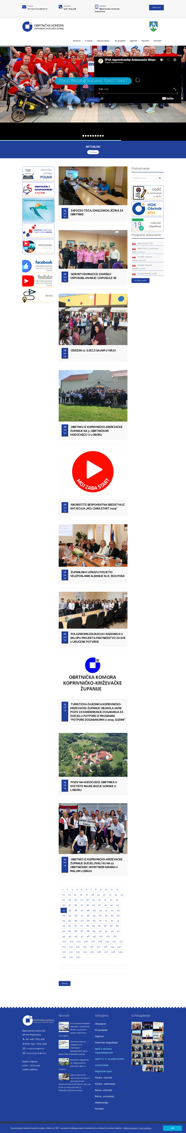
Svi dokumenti (140, 280)
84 (63, 931)
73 (118, 920)
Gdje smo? (156, 7)
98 (88, 936)
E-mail (30, 6)
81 (105, 925)
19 (98, 894)
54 (63, 915)
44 (63, 910)
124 (85, 952)
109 (107, 941)
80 (99, 925)
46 (76, 910)
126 (99, 952)
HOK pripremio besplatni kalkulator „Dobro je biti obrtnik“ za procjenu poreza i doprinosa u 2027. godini (74, 1029)
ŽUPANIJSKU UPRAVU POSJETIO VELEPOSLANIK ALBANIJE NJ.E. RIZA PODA (97, 574)
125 (92, 952)
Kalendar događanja (106, 1042)
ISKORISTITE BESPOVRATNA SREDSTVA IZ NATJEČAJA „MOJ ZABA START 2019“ (97, 506)
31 (105, 900)
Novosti (76, 40)
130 (64, 957)
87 (82, 931)
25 (69, 900)
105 (78, 941)
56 (76, 915)
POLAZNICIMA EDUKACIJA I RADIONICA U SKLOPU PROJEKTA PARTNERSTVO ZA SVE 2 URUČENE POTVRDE (98, 637)
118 (105, 946)
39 (93, 905)
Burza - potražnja (104, 1096)
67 (82, 920)
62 (112, 915)
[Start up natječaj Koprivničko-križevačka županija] (158, 1037)
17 (87, 894)
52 (112, 910)
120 (119, 946)
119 (112, 946)
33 (117, 900)
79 (93, 925)
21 (110, 894)
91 (106, 931)
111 (121, 941)
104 (71, 941)
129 (120, 952)
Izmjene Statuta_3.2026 (147, 273)
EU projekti (120, 40)
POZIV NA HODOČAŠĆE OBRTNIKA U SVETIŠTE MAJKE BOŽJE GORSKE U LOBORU (93, 786)
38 (87, 905)
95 (69, 936)
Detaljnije (93, 100)
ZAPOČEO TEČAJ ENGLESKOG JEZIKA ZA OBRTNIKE (96, 212)
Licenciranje (102, 1065)
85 (69, 931)
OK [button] (172, 1128)
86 (76, 931)
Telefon (67, 6)
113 (71, 946)
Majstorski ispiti (103, 1071)
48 (88, 910)
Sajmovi (133, 40)
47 (82, 910)
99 (94, 936)
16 (81, 894)
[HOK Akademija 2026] (137, 1025)
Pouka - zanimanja (105, 1083)
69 (94, 920)
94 (63, 936)
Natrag (64, 983)
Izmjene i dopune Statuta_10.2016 (142, 258)
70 (100, 920)
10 (106, 889)
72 (112, 920)
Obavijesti (100, 1023)
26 (75, 900)
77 (81, 925)
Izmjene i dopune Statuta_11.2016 (142, 267)
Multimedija (101, 1102)
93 (118, 931)
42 (111, 905)
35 (69, 905)
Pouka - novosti (103, 1077)
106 (86, 941)
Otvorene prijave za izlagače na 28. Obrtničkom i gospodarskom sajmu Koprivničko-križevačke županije (73, 1048)
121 (64, 952)
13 (63, 894)
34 (63, 905)
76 (75, 925)
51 (106, 910)
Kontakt (158, 40)
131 (71, 957)
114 (78, 946)
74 (63, 925)
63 (118, 915)
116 (91, 946)
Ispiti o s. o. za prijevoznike (109, 1058)
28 (87, 900)
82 (111, 925)
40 (99, 905)
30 (99, 900)
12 (117, 889)
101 (108, 936)
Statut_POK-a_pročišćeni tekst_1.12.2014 (145, 250)
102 (115, 936)
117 (98, 946)
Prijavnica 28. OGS (145, 243)
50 (100, 910)
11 (112, 889)
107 (93, 941)
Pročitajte (93, 152)
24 (63, 900)
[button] (137, 1128)
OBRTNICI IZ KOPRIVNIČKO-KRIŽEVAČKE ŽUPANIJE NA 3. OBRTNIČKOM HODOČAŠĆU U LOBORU (96, 430)
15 (75, 894)
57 (82, 915)
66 (76, 920)
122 (71, 952)
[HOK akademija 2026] (137, 1033)
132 (78, 957)
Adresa (103, 6)
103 (64, 941)
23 (122, 894)
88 (88, 931)
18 (92, 894)
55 (69, 915)
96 (76, 936)
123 (78, 952)
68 (88, 920)
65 (69, 920)
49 (94, 910)
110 (114, 941)
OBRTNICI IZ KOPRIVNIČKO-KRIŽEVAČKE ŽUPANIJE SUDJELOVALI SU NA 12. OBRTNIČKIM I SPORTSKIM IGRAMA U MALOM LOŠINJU (96, 865)
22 (116, 894)
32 (111, 900)
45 (69, 910)
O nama (88, 40)
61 (106, 915)
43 (117, 905)
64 (63, 920)
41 (105, 905)
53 (118, 910)
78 (87, 925)
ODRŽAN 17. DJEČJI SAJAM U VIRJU (93, 350)
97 (82, 936)
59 (94, 915)
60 (100, 915)
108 (100, 941)
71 (106, 920)
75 (69, 925)
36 (75, 905)
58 (88, 915)
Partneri (145, 40)
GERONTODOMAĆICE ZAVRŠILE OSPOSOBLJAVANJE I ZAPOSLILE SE (93, 276)
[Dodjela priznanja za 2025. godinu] (137, 1040)
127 (106, 952)
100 (101, 936)
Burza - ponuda (103, 1090)
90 (100, 931)
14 (69, 894)
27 (81, 900)
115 (84, 946)
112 (64, 946)
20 (104, 894)
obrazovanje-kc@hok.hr (36, 1053)
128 (113, 952)
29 (93, 900)
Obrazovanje (103, 40)
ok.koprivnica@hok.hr (38, 9)
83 (117, 925)
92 (112, 931)
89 (94, 931)
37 (81, 905)
